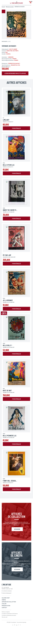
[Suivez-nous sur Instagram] (16, 625)
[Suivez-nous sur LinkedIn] (18, 625)
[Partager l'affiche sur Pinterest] (10, 41)
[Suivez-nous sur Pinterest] (20, 625)
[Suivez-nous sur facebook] (12, 625)
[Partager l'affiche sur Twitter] (9, 41)
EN (31, 1)
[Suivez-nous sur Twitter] (14, 625)
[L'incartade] (16, 4)
